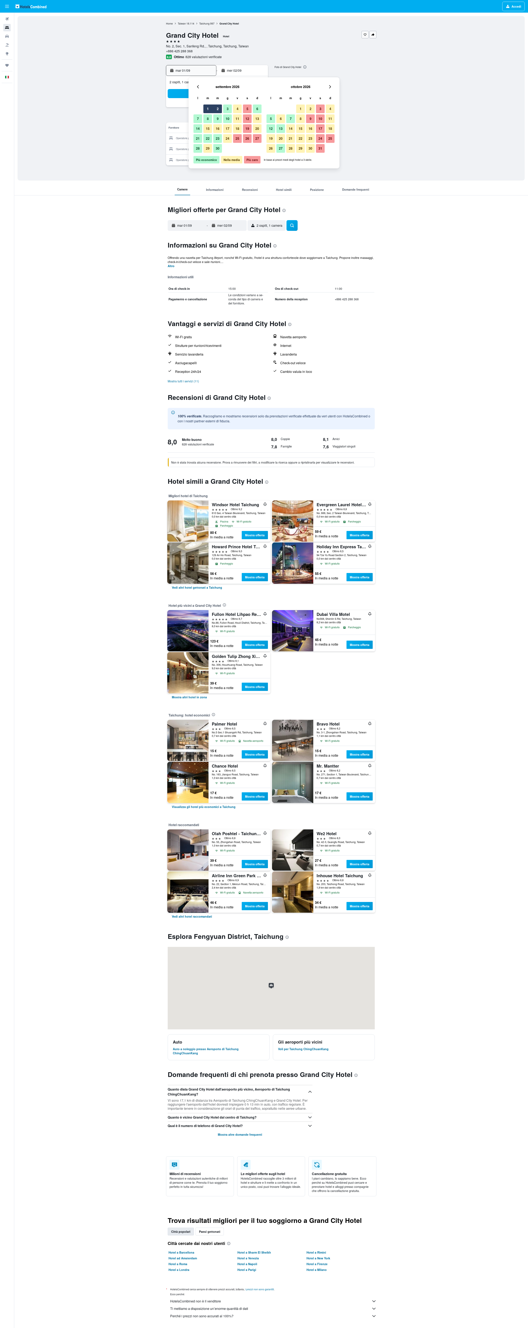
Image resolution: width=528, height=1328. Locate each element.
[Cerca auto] (7, 36)
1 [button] (208, 108)
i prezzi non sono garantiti (259, 1289)
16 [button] (217, 128)
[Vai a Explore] (7, 53)
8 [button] (208, 118)
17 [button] (227, 128)
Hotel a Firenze (317, 1264)
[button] (7, 6)
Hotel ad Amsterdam (183, 1258)
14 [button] (198, 128)
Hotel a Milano (316, 1270)
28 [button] (198, 148)
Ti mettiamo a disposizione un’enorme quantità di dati (209, 1308)
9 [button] (218, 118)
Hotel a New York (318, 1258)
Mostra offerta (255, 535)
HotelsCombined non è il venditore (195, 1301)
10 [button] (227, 118)
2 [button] (218, 108)
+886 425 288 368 (179, 51)
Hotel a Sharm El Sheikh (254, 1252)
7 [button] (198, 118)
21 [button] (198, 138)
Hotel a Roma (178, 1264)
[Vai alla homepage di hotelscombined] (31, 6)
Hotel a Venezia (248, 1258)
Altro (171, 266)
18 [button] (237, 128)
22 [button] (208, 138)
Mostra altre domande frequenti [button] (240, 1134)
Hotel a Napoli (247, 1264)
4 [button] (237, 108)
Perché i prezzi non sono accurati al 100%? (201, 1316)
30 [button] (217, 148)
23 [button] (217, 138)
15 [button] (208, 128)
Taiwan (182, 23)
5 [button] (247, 108)
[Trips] (7, 65)
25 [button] (237, 138)
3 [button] (228, 108)
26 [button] (247, 138)
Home (169, 23)
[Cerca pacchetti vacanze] (7, 45)
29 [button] (208, 148)
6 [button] (257, 108)
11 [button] (237, 118)
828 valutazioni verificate (203, 56)
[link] (197, 587)
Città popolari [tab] (180, 1231)
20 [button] (257, 128)
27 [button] (257, 138)
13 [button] (257, 118)
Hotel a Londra (179, 1270)
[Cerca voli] (7, 19)
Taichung (204, 23)
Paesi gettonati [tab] (209, 1231)
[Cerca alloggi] (7, 27)
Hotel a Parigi (246, 1270)
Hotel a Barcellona (181, 1252)
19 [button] (247, 128)
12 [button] (247, 118)
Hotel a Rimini (316, 1252)
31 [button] (320, 148)
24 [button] (227, 138)
